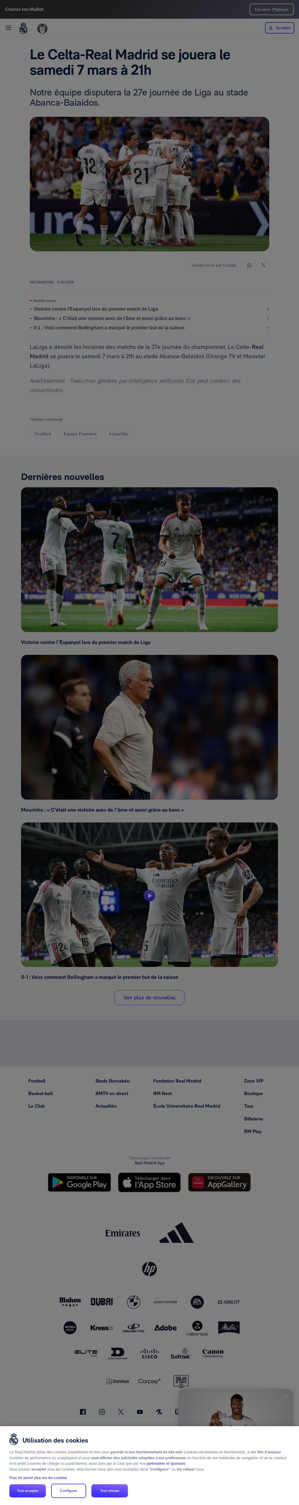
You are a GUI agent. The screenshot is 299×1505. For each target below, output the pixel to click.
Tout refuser (109, 1491)
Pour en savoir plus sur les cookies (38, 1478)
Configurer (68, 1491)
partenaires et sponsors (166, 1463)
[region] (149, 1465)
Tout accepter (28, 1491)
